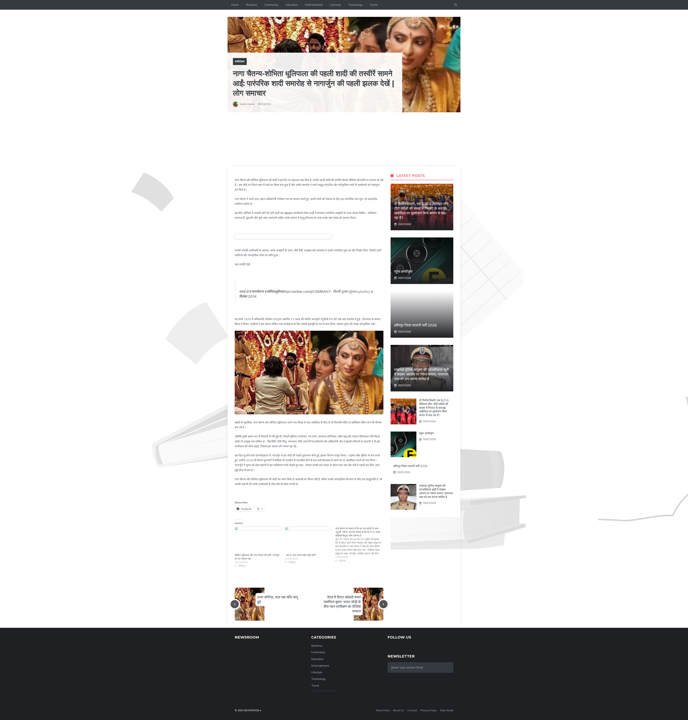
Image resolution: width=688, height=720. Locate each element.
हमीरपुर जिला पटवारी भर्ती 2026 (415, 325)
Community (271, 4)
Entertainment (314, 4)
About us (398, 710)
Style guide (446, 710)
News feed (382, 710)
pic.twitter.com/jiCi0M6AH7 (308, 291)
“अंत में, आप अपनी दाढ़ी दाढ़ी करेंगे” (301, 555)
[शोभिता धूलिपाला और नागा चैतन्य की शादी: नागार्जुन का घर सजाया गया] (258, 540)
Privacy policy (428, 710)
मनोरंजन (240, 61)
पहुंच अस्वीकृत (403, 271)
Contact (412, 710)
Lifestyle (335, 4)
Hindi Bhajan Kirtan (323, 690)
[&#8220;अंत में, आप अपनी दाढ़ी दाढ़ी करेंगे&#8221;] (308, 540)
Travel (374, 4)
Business (251, 4)
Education (292, 4)
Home (235, 4)
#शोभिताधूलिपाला (275, 291)
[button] (455, 5)
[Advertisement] (344, 139)
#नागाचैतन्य (256, 291)
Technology (355, 4)
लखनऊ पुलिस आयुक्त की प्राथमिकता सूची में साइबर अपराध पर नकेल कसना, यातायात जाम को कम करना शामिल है (421, 374)
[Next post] (383, 604)
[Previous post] (234, 604)
